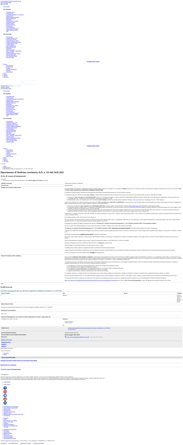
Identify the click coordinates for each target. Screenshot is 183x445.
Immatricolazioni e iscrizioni (12, 17)
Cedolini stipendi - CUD (11, 38)
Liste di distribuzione (11, 45)
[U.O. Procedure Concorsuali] (10, 84)
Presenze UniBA (10, 52)
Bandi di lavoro (6, 167)
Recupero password (10, 25)
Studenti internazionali (11, 69)
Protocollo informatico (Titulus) (13, 53)
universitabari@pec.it (13, 443)
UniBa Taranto (6, 384)
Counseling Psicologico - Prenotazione (15, 14)
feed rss (8, 376)
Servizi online (6, 6)
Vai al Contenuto (4, 1)
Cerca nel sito (4, 85)
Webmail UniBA (10, 57)
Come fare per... (10, 13)
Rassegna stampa (10, 23)
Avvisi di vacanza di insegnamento (11, 369)
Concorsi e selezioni (8, 435)
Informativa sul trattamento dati (10, 425)
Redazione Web (7, 410)
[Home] (31, 84)
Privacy (5, 421)
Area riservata (9, 36)
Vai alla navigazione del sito (14, 1)
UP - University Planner (11, 56)
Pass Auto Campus (10, 49)
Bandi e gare (6, 434)
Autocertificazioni (10, 12)
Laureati (8, 68)
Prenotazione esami (10, 22)
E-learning (5, 423)
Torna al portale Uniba (8, 357)
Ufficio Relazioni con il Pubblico (10, 406)
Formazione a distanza (11, 39)
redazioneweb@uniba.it (38, 443)
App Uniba (6, 77)
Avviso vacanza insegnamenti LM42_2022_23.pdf (77, 337)
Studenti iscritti (9, 66)
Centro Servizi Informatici (9, 411)
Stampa (5, 354)
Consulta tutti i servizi (93, 61)
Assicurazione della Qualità (9, 438)
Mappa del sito (6, 420)
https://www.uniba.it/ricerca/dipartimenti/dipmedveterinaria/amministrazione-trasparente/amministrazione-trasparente (91, 280)
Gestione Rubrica (10, 44)
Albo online (6, 430)
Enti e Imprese (9, 72)
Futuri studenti (9, 65)
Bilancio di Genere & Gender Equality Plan (13, 414)
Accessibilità (14, 420)
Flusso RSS (6, 353)
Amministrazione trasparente (9, 429)
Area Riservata (6, 415)
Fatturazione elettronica (8, 424)
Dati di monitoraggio (8, 437)
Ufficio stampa (6, 409)
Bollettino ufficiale (7, 433)
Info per (5, 64)
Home (4, 166)
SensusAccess (9, 26)
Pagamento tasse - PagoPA (12, 21)
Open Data (5, 418)
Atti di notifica (6, 432)
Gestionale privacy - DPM (12, 40)
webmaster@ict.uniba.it (25, 443)
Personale (8, 70)
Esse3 (4, 73)
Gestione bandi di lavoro (11, 43)
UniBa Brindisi (6, 381)
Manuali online (9, 16)
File (63, 325)
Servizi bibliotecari (10, 27)
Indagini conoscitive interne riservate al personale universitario (19, 360)
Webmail (5, 75)
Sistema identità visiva (11, 54)
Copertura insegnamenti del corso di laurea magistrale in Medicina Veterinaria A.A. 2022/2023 (89, 328)
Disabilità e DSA (7, 413)
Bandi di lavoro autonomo (8, 365)
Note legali (10, 421)
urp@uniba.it (4, 443)
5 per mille (5, 427)
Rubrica (5, 74)
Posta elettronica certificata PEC (10, 407)
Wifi (7, 31)
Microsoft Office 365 (11, 18)
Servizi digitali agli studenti (12, 28)
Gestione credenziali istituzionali (13, 42)
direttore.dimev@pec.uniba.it (135, 206)
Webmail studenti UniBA (12, 30)
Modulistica (9, 19)
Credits (5, 419)
